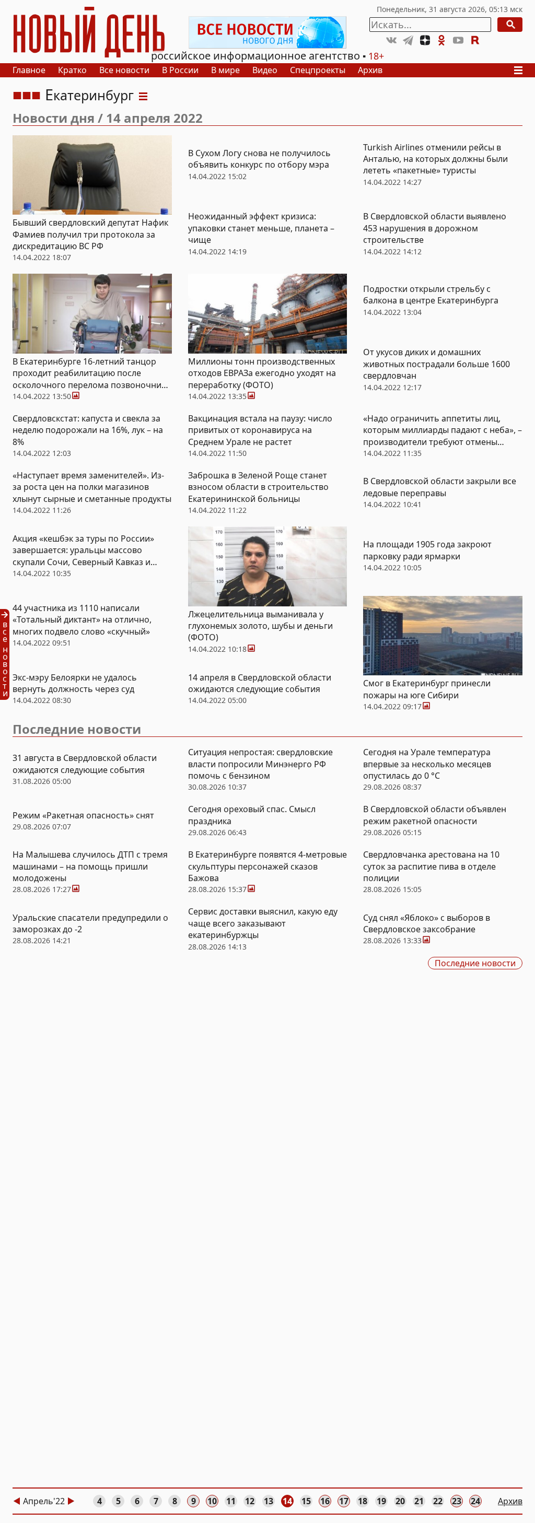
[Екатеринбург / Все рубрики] (143, 95)
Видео (264, 70)
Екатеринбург (89, 95)
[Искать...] (509, 24)
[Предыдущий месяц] (16, 1501)
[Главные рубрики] (521, 70)
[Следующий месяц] (71, 1501)
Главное (29, 70)
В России (180, 70)
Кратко (72, 70)
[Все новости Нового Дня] (267, 32)
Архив (370, 70)
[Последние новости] (8, 654)
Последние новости (77, 728)
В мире (225, 70)
